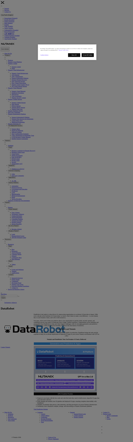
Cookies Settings (44, 54)
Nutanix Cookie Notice (63, 50)
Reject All (74, 55)
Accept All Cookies (87, 55)
